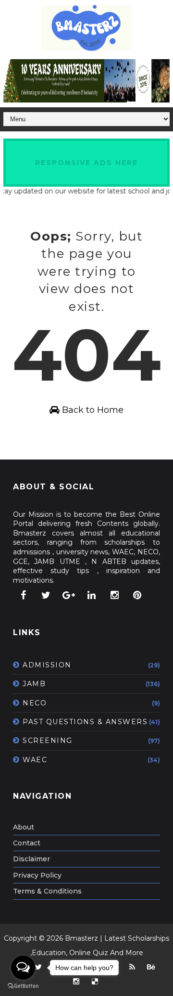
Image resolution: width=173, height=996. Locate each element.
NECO (35, 703)
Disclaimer (31, 859)
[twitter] (46, 595)
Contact (26, 843)
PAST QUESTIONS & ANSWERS (85, 721)
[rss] (132, 967)
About (23, 827)
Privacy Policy (37, 875)
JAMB (34, 683)
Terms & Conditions (47, 891)
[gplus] (69, 595)
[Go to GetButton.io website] (23, 986)
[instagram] (114, 595)
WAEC (35, 759)
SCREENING (48, 740)
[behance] (151, 967)
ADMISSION (47, 665)
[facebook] (23, 595)
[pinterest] (137, 595)
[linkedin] (92, 595)
